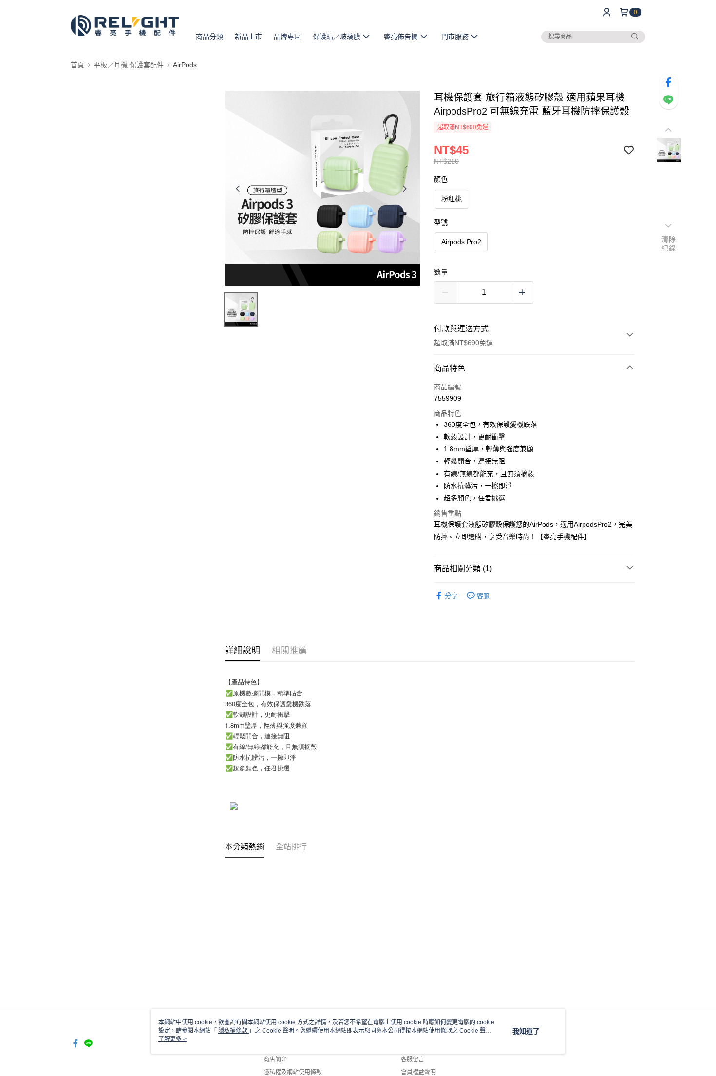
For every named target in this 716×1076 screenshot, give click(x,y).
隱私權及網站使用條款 (293, 1072)
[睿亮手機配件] (125, 25)
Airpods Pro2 (461, 242)
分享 (451, 595)
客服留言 (412, 1059)
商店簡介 (275, 1059)
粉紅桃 (451, 199)
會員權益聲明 (418, 1072)
